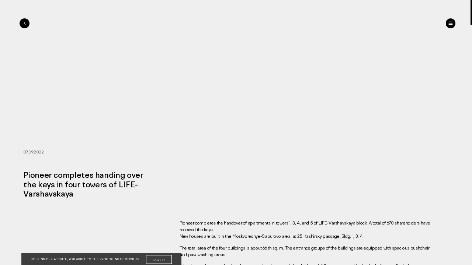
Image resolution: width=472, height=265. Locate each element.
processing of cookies (119, 259)
